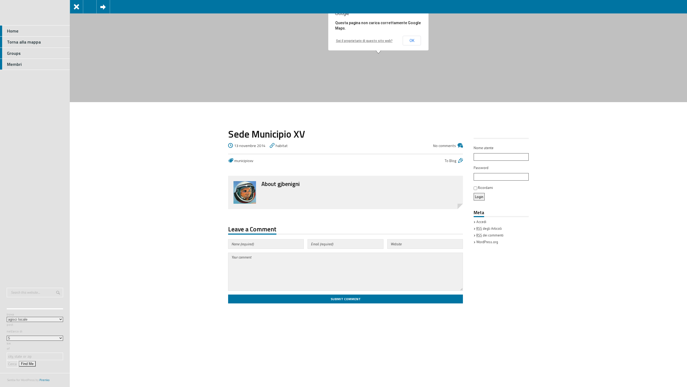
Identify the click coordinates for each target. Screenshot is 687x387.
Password (481, 168)
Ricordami (485, 187)
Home (13, 31)
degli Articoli (489, 228)
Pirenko (44, 380)
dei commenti (489, 235)
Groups (14, 53)
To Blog (450, 160)
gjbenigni (288, 184)
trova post (10, 319)
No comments (444, 146)
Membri (14, 64)
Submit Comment (346, 299)
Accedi (481, 222)
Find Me (27, 364)
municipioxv (243, 161)
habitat (282, 146)
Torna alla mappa (24, 42)
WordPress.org (487, 242)
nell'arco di (14, 331)
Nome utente (484, 148)
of (8, 348)
